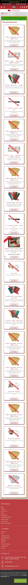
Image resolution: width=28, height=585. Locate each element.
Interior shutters (4, 521)
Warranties (3, 540)
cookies (24, 575)
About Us (3, 531)
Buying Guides (4, 515)
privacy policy (4, 576)
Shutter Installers (4, 519)
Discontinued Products (6, 523)
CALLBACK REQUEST (7, 4)
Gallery (2, 513)
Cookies (3, 548)
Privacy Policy (4, 546)
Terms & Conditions (5, 544)
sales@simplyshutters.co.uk (12, 566)
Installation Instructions (6, 517)
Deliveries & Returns (5, 538)
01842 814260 (8, 562)
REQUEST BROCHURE (21, 4)
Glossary (3, 509)
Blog (2, 507)
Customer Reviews (5, 535)
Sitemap (3, 542)
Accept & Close (20, 581)
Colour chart (4, 511)
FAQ (2, 533)
